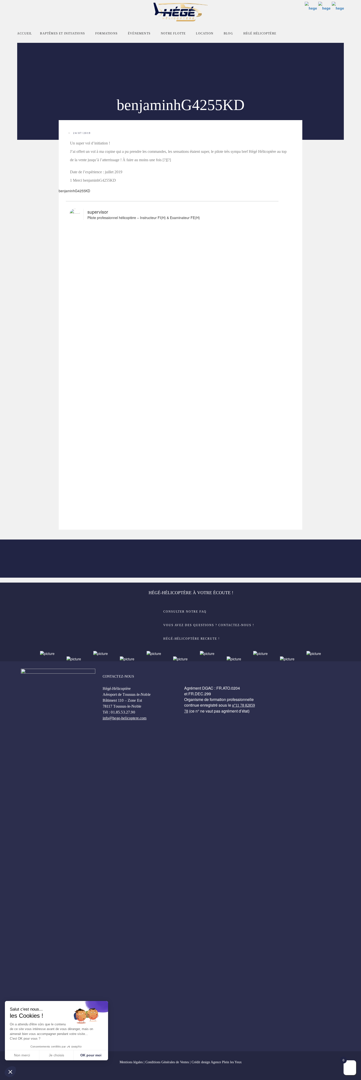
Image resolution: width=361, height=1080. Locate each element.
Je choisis (56, 1055)
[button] (10, 1072)
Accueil (24, 33)
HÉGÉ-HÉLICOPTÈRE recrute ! (191, 638)
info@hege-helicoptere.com (125, 718)
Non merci (22, 1055)
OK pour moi (90, 1055)
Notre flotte (173, 33)
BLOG (228, 33)
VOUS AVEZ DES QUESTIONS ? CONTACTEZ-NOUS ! (208, 625)
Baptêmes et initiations (62, 33)
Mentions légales (131, 1062)
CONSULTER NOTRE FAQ (185, 611)
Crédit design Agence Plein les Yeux (217, 1062)
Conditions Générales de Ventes (167, 1062)
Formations (106, 33)
